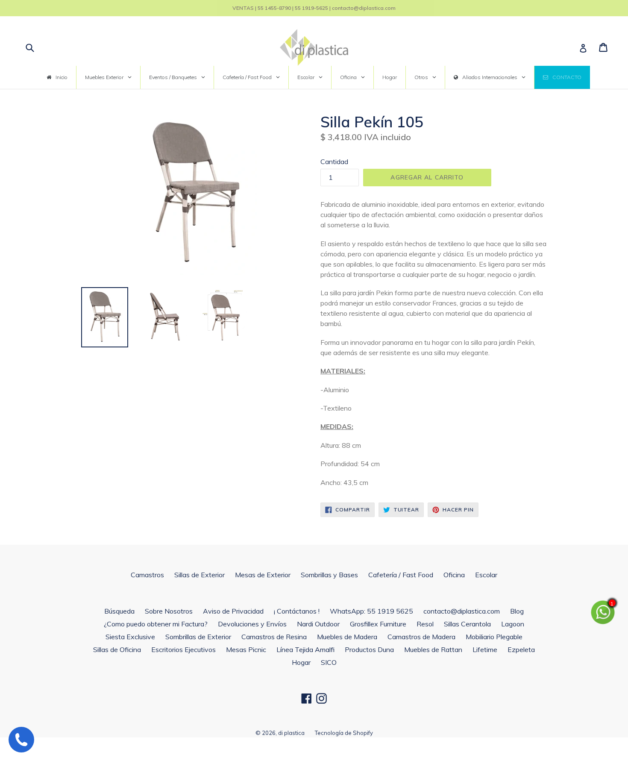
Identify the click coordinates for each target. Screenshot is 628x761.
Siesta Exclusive (130, 636)
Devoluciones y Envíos (252, 624)
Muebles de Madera (347, 636)
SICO (329, 662)
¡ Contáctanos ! (297, 611)
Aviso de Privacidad (233, 611)
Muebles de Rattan (433, 649)
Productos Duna (369, 649)
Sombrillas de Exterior (198, 636)
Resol (425, 624)
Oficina (454, 574)
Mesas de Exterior (263, 574)
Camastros (147, 574)
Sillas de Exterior (199, 574)
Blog (517, 611)
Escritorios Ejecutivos (183, 649)
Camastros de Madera (421, 636)
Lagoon (512, 624)
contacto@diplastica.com (461, 611)
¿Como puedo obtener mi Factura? (156, 624)
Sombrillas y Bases (329, 574)
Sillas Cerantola (467, 624)
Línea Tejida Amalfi (305, 649)
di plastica (291, 732)
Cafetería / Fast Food (400, 574)
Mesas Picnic (246, 649)
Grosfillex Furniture (378, 624)
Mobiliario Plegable (494, 636)
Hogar (301, 662)
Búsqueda (119, 611)
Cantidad (334, 161)
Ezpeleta (521, 649)
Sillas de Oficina (117, 649)
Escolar (486, 574)
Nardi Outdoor (318, 624)
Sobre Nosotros (169, 611)
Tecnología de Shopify (344, 732)
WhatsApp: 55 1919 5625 (371, 611)
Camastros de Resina (274, 636)
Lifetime (484, 649)
